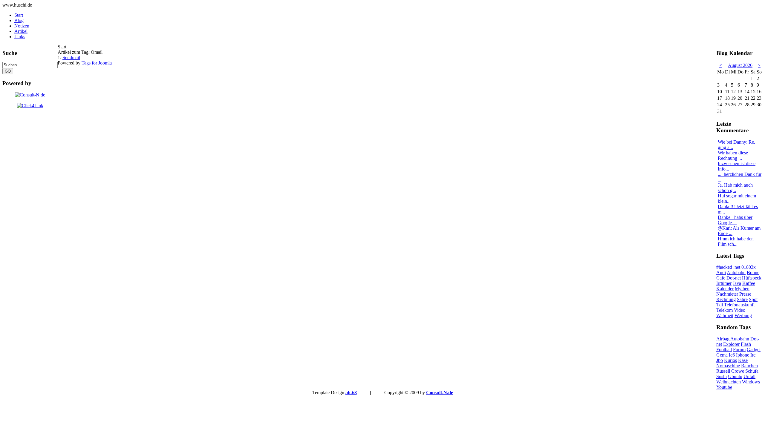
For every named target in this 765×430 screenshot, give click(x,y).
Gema (722, 354)
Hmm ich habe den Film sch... (736, 241)
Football (724, 349)
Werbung (743, 315)
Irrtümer (724, 283)
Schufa (751, 371)
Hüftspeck (751, 277)
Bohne (753, 272)
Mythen (742, 288)
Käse (743, 360)
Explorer (731, 344)
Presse (745, 294)
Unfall (749, 376)
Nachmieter (727, 294)
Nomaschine (728, 365)
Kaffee (748, 283)
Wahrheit (724, 315)
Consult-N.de (439, 392)
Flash (746, 344)
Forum (739, 349)
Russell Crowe (730, 371)
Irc (752, 354)
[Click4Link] (30, 105)
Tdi (719, 304)
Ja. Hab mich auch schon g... (735, 187)
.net (736, 267)
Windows (751, 381)
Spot (753, 299)
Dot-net (733, 277)
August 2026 (740, 65)
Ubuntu (735, 376)
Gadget (754, 349)
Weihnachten (728, 381)
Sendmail (71, 57)
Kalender (725, 288)
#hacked (724, 267)
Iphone (742, 354)
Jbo (719, 360)
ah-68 (351, 392)
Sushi (721, 376)
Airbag (722, 338)
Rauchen (749, 365)
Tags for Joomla (97, 62)
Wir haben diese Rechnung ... (733, 155)
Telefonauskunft (739, 304)
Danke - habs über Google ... (735, 220)
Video (739, 310)
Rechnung (726, 299)
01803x (748, 267)
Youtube (724, 387)
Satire (742, 299)
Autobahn (736, 272)
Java (737, 283)
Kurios (730, 360)
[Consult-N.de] (30, 94)
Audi (721, 272)
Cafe (720, 277)
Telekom (724, 310)
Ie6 (732, 354)
